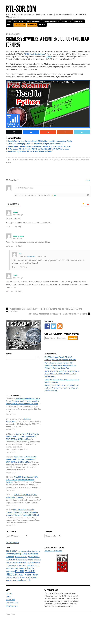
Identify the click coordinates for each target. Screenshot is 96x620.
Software (65, 21)
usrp (15, 580)
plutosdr (19, 565)
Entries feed (10, 599)
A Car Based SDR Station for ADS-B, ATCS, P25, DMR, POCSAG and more (38, 149)
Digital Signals (38, 159)
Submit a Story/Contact (53, 550)
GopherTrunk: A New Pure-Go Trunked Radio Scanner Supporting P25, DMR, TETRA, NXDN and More (22, 436)
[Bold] (16, 195)
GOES (37, 557)
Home (9, 21)
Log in (8, 596)
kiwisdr (8, 562)
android (32, 551)
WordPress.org (11, 606)
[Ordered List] (29, 195)
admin (15, 159)
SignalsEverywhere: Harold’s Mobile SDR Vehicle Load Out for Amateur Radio (40, 141)
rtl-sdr (82, 159)
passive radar (12, 565)
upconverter (10, 580)
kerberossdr (37, 560)
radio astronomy (33, 565)
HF (17, 559)
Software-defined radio (28, 577)
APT (7, 554)
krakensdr (13, 562)
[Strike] (25, 195)
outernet (37, 562)
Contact (42, 25)
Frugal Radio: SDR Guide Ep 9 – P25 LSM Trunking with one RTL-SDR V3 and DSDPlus (45, 309)
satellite (22, 574)
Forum (9, 25)
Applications (29, 159)
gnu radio (31, 556)
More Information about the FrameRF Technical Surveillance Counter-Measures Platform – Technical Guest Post (60, 365)
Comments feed (12, 602)
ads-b (8, 550)
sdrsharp (9, 577)
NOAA (32, 562)
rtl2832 (86, 159)
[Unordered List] (32, 195)
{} (45, 195)
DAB (16, 557)
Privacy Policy (10, 614)
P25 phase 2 (75, 159)
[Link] (42, 195)
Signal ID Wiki (78, 21)
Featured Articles (50, 21)
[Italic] (19, 195)
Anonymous (31, 256)
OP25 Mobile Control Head (35, 54)
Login (87, 180)
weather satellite (24, 580)
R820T (25, 565)
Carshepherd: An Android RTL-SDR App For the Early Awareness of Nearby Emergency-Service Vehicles (61, 388)
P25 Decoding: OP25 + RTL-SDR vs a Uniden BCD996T (30, 151)
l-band (18, 562)
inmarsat (30, 560)
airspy (14, 550)
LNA (28, 562)
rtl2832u (8, 162)
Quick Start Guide (33, 21)
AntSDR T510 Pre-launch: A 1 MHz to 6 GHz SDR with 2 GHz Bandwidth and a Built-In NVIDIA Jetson (61, 373)
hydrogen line (23, 560)
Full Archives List (12, 542)
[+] (48, 195)
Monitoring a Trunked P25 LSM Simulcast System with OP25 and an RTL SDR (39, 146)
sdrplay (34, 574)
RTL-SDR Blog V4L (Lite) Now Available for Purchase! (21, 495)
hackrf (12, 559)
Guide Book (32, 25)
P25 (69, 159)
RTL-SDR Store (20, 25)
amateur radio (25, 551)
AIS (19, 551)
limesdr (23, 562)
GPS (7, 560)
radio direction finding (12, 568)
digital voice (63, 159)
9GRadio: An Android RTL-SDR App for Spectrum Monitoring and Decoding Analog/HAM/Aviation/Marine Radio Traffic (23, 401)
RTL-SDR (46, 159)
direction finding (22, 557)
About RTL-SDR (19, 21)
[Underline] (22, 195)
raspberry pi (23, 568)
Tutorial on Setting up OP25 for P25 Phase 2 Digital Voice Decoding (35, 143)
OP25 (48, 56)
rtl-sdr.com (21, 9)
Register (9, 593)
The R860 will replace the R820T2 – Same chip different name (58, 313)
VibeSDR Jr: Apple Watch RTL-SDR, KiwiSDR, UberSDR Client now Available (60, 358)
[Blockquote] (35, 195)
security (16, 577)
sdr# (29, 574)
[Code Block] (39, 195)
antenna (38, 551)
